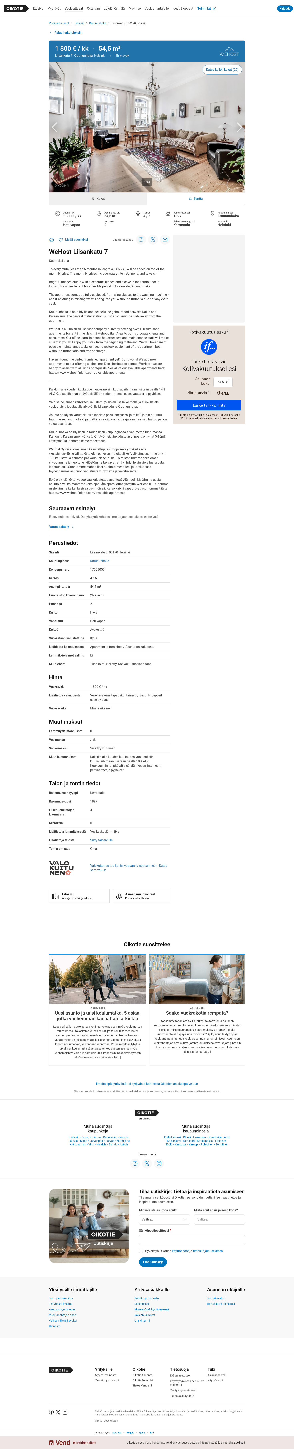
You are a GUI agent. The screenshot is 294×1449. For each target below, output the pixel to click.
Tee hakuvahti (215, 1298)
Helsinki (79, 23)
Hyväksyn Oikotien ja (184, 1251)
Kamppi (193, 1144)
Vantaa (96, 1137)
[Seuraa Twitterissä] (147, 1164)
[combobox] (219, 1220)
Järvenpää (96, 1140)
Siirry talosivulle (101, 840)
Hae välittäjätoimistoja (221, 1303)
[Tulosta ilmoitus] (51, 239)
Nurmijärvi (123, 1140)
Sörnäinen (222, 1144)
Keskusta (180, 1144)
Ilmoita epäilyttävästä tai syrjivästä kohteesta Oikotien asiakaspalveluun (147, 1084)
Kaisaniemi (174, 1140)
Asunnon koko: (202, 381)
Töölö (169, 1144)
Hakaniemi (199, 1137)
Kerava (124, 1137)
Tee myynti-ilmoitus (61, 1298)
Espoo (85, 1137)
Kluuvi (187, 1137)
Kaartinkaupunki (219, 1137)
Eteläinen (221, 1140)
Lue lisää (239, 1442)
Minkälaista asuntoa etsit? (158, 1210)
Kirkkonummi (78, 1144)
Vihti (91, 1144)
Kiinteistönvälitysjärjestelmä (151, 1309)
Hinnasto (54, 1326)
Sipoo (83, 1140)
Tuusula (73, 1140)
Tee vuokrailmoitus (60, 1303)
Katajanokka (205, 1140)
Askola (124, 1144)
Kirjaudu (285, 8)
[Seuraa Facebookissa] (135, 1164)
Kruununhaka (97, 23)
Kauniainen (110, 1137)
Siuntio (113, 1144)
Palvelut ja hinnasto (146, 1298)
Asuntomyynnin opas (62, 1309)
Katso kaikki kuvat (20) (222, 70)
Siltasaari (189, 1140)
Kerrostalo (181, 225)
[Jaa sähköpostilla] (165, 240)
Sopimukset (141, 1303)
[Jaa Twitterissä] (153, 240)
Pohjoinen (207, 1144)
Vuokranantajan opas (62, 1315)
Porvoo (109, 1140)
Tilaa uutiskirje (153, 1262)
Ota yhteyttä (142, 1320)
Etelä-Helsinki (172, 1137)
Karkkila (101, 1144)
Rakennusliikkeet (144, 1315)
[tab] (98, 199)
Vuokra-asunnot (59, 23)
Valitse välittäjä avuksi (63, 1320)
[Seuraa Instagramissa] (159, 1164)
